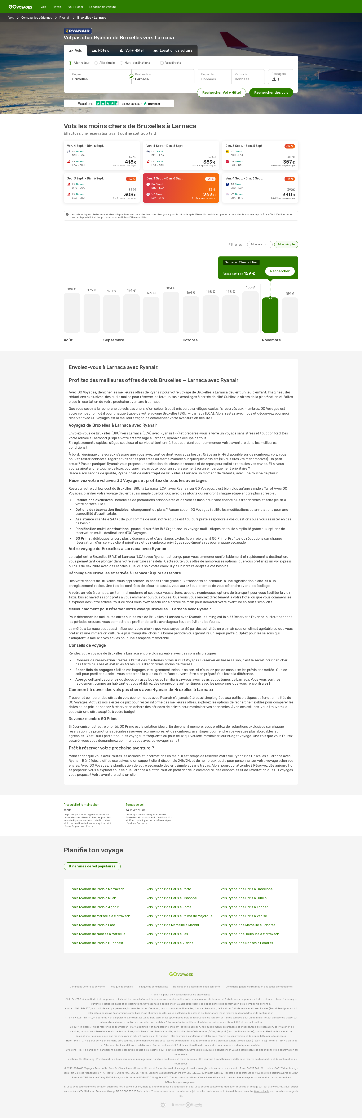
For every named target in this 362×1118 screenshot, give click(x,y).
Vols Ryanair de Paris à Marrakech (98, 889)
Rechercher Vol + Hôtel (221, 93)
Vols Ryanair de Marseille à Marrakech (101, 916)
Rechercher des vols (271, 93)
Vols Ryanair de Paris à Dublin (244, 898)
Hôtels (57, 7)
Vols (43, 7)
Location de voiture (102, 7)
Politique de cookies (121, 986)
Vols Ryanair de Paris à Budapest (97, 943)
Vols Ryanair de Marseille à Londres (248, 925)
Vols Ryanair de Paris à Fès (167, 934)
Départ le (207, 74)
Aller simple (286, 244)
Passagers (279, 74)
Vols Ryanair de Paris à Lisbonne (171, 898)
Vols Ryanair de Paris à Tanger (244, 907)
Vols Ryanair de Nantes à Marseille (98, 934)
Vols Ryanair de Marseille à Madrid (172, 925)
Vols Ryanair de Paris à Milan (94, 898)
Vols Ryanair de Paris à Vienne (169, 943)
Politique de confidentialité (153, 986)
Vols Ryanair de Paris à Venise (244, 916)
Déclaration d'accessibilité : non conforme (197, 986)
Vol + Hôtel (75, 7)
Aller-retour (260, 244)
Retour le (241, 74)
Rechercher (280, 271)
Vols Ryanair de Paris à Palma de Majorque (179, 916)
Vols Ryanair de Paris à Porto (168, 889)
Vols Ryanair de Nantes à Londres (247, 943)
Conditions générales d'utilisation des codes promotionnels (259, 986)
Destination (143, 74)
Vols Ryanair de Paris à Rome (168, 907)
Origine (76, 74)
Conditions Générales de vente (87, 986)
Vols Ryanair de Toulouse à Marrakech (250, 934)
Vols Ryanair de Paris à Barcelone (247, 889)
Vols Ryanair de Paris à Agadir (95, 907)
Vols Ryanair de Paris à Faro (93, 925)
